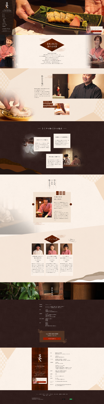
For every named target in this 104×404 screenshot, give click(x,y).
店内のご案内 (4, 24)
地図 (9, 28)
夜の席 (3, 16)
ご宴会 (50, 395)
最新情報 (5, 28)
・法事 (3, 20)
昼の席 (3, 15)
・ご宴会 (3, 21)
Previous (33, 204)
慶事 (44, 395)
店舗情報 (3, 26)
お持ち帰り (4, 23)
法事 (46, 395)
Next (71, 204)
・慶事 (3, 19)
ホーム (3, 13)
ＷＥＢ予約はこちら (102, 10)
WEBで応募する (52, 338)
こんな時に (4, 18)
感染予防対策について (6, 30)
